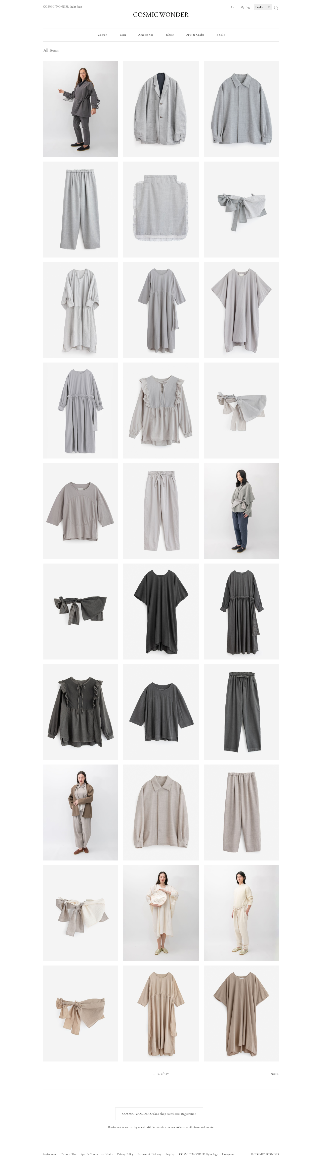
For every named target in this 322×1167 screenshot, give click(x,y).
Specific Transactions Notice (97, 1154)
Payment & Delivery (150, 1154)
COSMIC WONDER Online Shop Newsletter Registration (159, 1114)
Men (123, 35)
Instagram (228, 1154)
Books (221, 35)
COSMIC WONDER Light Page (62, 7)
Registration (50, 1154)
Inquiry (170, 1154)
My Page (245, 7)
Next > (275, 1074)
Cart (233, 7)
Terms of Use (68, 1154)
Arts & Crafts (195, 35)
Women (102, 35)
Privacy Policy (125, 1154)
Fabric (170, 35)
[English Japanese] (263, 7)
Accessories (145, 35)
